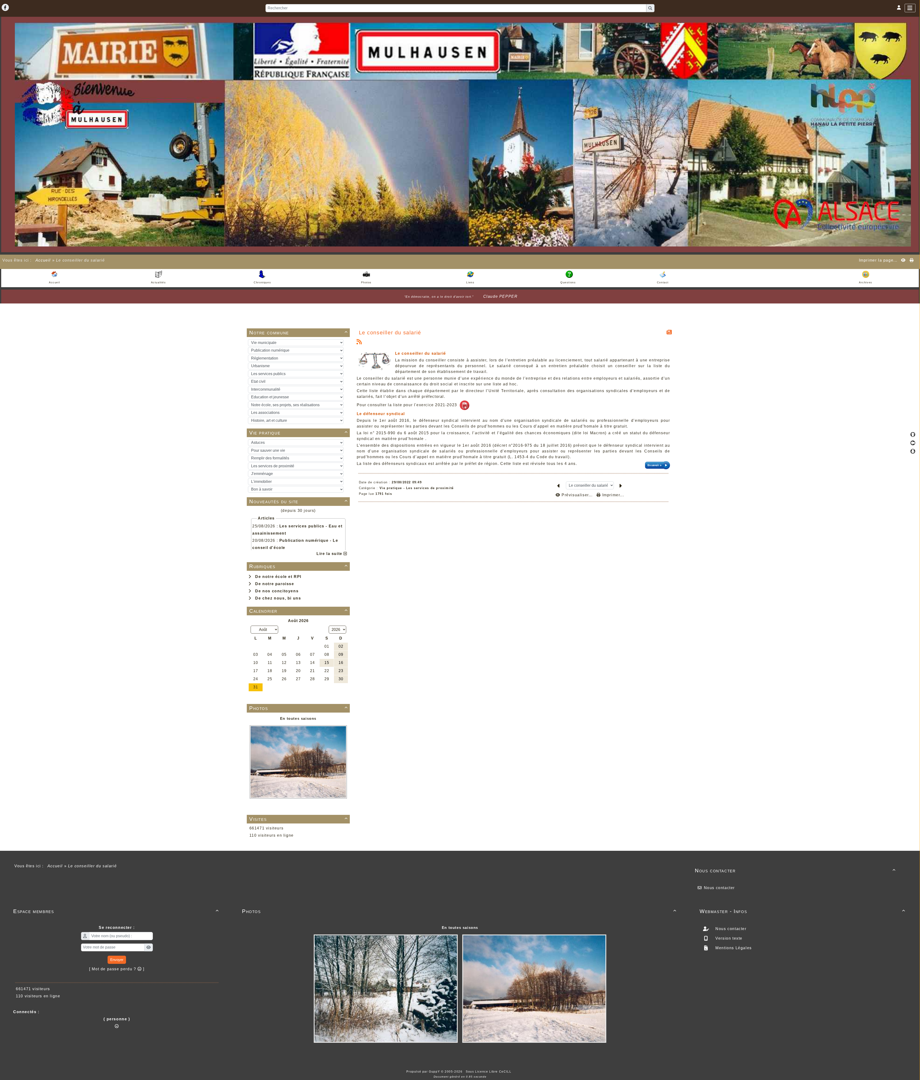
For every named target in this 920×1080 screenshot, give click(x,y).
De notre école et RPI (277, 577)
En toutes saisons (298, 718)
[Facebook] (5, 7)
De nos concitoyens (276, 591)
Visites (298, 819)
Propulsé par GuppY (423, 1071)
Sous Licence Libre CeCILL (489, 1071)
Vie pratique (298, 433)
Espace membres (116, 911)
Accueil (43, 260)
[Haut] (912, 434)
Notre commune (298, 333)
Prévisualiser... (577, 495)
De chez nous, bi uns (277, 598)
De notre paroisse (273, 584)
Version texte (728, 938)
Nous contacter (795, 871)
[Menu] (910, 8)
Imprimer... (612, 495)
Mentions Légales (733, 948)
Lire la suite (330, 554)
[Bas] (912, 451)
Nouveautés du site (298, 501)
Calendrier (298, 611)
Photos (298, 708)
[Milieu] (912, 442)
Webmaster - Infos (802, 911)
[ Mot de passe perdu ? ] (116, 969)
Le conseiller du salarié (390, 333)
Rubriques (298, 566)
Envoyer (116, 960)
